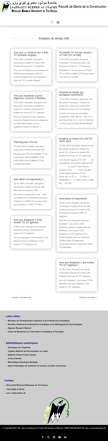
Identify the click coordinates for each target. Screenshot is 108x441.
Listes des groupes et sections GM (74, 209)
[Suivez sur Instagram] (54, 437)
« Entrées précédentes (21, 297)
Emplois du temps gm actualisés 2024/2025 (71, 93)
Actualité (29, 59)
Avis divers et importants (73, 198)
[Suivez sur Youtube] (59, 437)
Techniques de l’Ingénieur (19, 347)
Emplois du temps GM (34, 63)
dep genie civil (40, 102)
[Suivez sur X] (48, 437)
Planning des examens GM (26, 190)
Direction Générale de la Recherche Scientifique (29, 324)
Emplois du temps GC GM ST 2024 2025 (76, 140)
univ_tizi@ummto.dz (16, 393)
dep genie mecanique (23, 106)
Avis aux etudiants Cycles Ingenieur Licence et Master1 (30, 97)
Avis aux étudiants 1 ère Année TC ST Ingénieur (76, 264)
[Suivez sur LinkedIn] (65, 437)
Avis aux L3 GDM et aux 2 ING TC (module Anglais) (31, 54)
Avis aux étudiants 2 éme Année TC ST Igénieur (28, 221)
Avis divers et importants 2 (28, 179)
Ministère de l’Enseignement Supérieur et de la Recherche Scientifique (38, 321)
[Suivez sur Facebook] (42, 437)
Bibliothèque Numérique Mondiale (23, 362)
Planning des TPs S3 (25, 142)
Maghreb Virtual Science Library (22, 355)
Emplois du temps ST (23, 66)
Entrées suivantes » (88, 297)
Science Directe (14, 358)
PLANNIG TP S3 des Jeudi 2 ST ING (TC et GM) (75, 54)
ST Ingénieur (39, 66)
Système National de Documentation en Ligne (28, 351)
